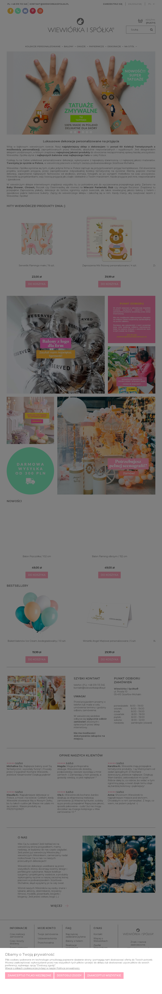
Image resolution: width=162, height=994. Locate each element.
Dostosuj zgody (69, 975)
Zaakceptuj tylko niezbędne (29, 975)
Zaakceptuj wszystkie (104, 975)
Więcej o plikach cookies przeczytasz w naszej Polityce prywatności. (42, 968)
